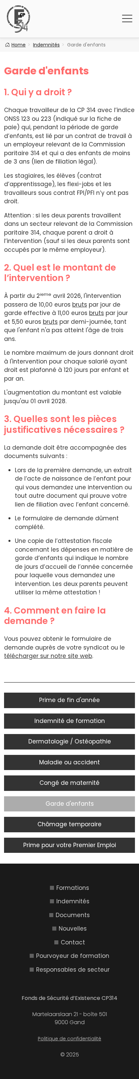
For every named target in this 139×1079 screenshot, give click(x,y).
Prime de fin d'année (69, 700)
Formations (72, 888)
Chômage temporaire (69, 824)
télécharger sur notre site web (48, 656)
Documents (73, 915)
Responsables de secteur (73, 970)
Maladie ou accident (69, 762)
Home (18, 44)
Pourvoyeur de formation (72, 956)
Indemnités (46, 44)
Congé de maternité (69, 783)
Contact (73, 942)
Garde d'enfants (70, 804)
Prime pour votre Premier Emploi (69, 845)
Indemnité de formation (69, 721)
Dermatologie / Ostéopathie (69, 741)
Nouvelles (73, 929)
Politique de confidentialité (69, 1038)
